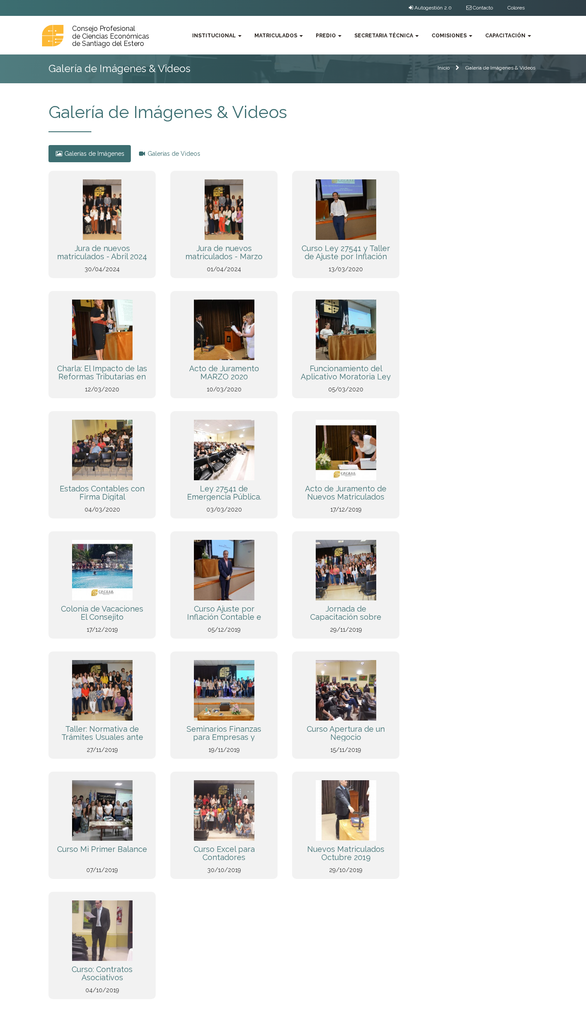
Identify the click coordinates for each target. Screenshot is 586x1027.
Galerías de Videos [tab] (173, 153)
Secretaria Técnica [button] (384, 36)
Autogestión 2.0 (432, 8)
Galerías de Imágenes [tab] (93, 153)
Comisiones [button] (450, 36)
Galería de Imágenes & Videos (500, 68)
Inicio (444, 68)
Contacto (482, 8)
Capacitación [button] (506, 36)
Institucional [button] (214, 36)
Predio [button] (326, 36)
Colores (516, 8)
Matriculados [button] (276, 36)
